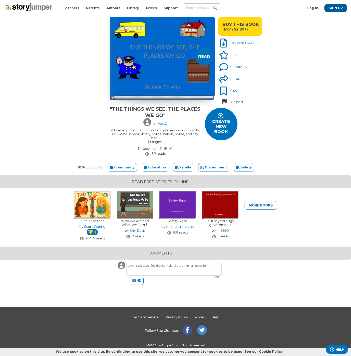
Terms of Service (145, 317)
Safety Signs (177, 221)
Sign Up (336, 8)
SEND (136, 280)
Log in (312, 8)
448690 (223, 231)
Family (185, 167)
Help (215, 317)
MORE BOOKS (261, 205)
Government (215, 167)
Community (124, 167)
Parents (93, 8)
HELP (340, 349)
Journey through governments (220, 223)
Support (171, 8)
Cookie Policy (271, 352)
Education (156, 167)
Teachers (71, 8)
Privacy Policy (177, 317)
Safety (245, 167)
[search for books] (215, 8)
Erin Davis (137, 231)
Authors (113, 8)
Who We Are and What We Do (135, 223)
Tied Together (92, 221)
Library (133, 8)
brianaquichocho (180, 227)
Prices (151, 8)
